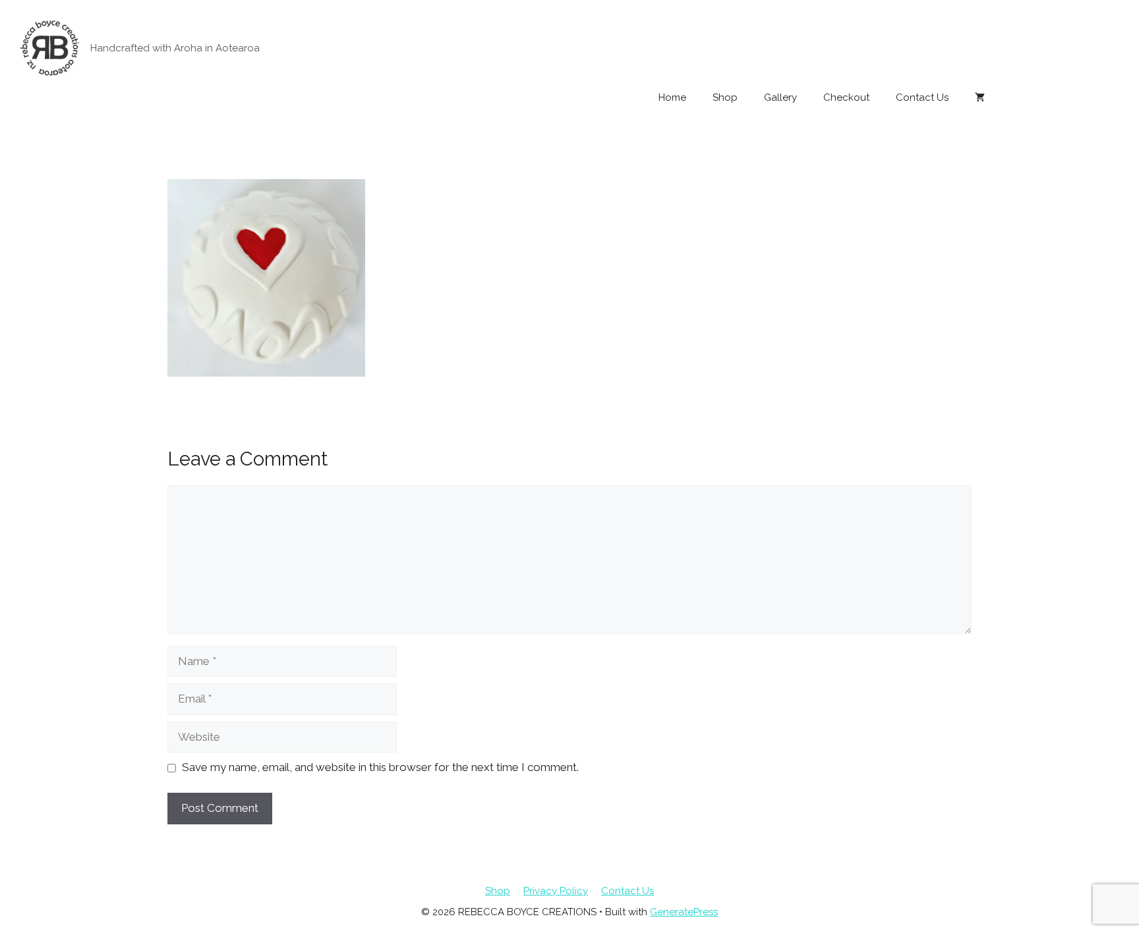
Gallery (780, 97)
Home (672, 97)
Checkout (846, 97)
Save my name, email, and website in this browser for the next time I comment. (380, 767)
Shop (725, 97)
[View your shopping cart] (980, 97)
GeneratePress (684, 912)
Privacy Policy (555, 891)
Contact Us (922, 97)
